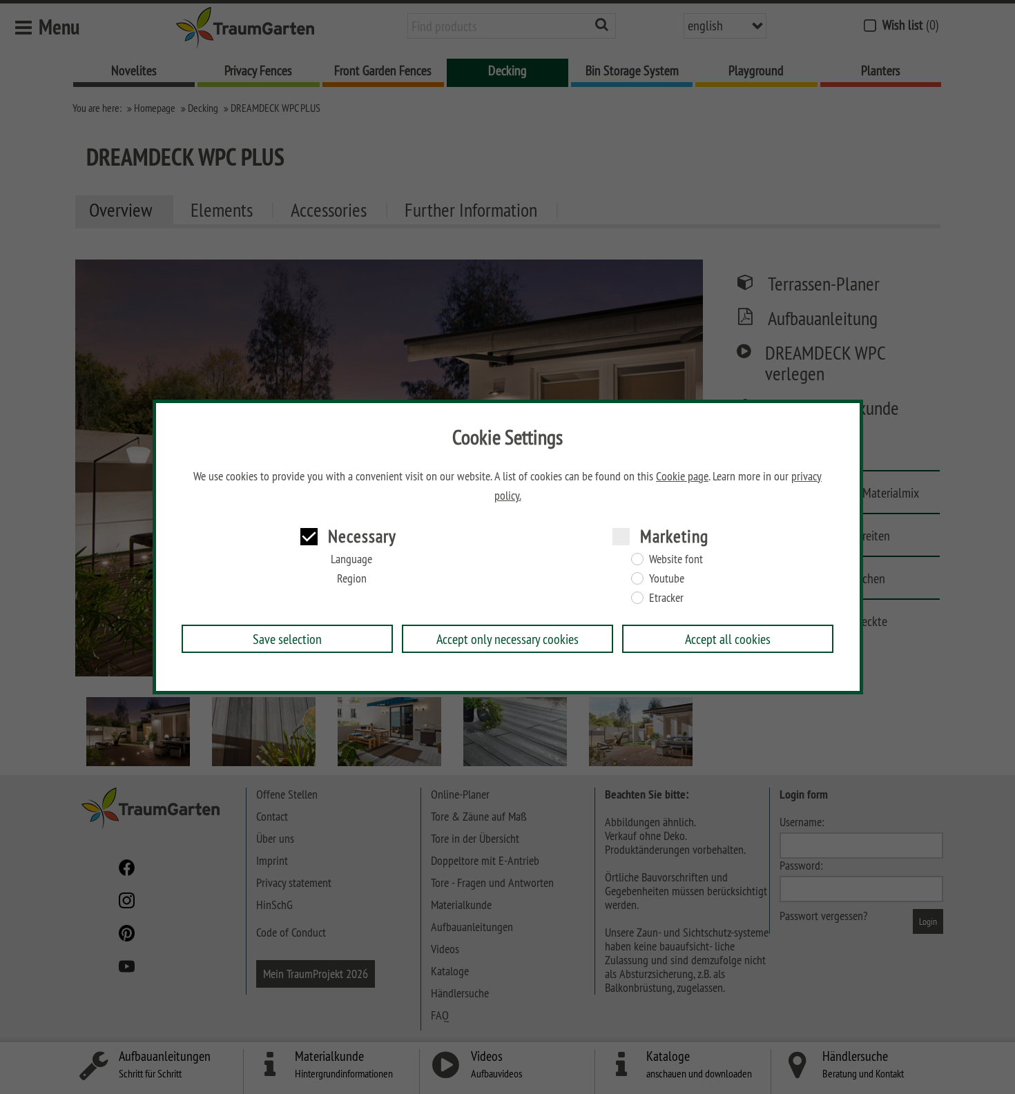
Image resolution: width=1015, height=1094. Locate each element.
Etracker (666, 597)
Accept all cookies (728, 638)
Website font (676, 559)
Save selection (287, 638)
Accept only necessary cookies (507, 638)
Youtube (666, 578)
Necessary (362, 536)
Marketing (674, 536)
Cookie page (682, 476)
